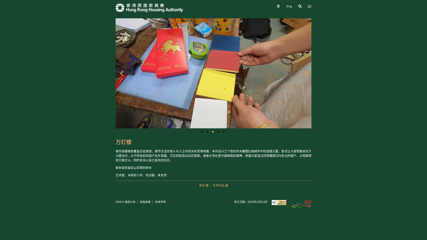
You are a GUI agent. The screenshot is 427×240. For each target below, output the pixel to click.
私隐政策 (145, 201)
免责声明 (160, 201)
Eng (289, 6)
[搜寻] (300, 6)
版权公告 (130, 201)
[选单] (309, 6)
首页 (202, 185)
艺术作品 (219, 185)
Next (306, 73)
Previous (120, 73)
